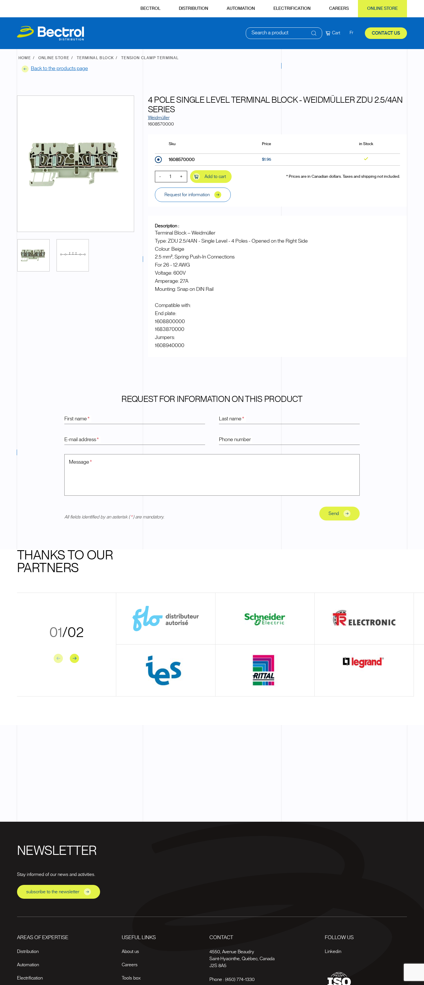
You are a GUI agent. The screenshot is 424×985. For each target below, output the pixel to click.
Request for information (187, 194)
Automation (241, 8)
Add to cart (215, 176)
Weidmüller (159, 117)
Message (80, 462)
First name (77, 419)
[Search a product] (313, 33)
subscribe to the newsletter (52, 892)
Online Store (382, 8)
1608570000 (182, 159)
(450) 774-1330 (240, 979)
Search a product (270, 32)
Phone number (235, 439)
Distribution (193, 8)
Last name (231, 419)
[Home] (50, 33)
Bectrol (150, 8)
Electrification (292, 8)
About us (130, 951)
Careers (339, 8)
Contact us (386, 33)
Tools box (131, 978)
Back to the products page (59, 68)
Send (334, 513)
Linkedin (333, 951)
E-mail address (81, 439)
